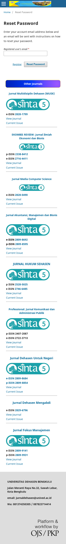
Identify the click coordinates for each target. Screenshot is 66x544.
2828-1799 (21, 114)
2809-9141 (21, 450)
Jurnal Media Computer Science (32, 179)
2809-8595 (17, 244)
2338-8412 (21, 154)
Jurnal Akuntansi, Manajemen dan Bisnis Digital (31, 217)
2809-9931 (21, 455)
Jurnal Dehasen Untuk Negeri (31, 358)
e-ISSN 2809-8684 (17, 378)
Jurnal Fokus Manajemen (31, 430)
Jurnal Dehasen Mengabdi (32, 403)
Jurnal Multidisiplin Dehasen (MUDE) (32, 93)
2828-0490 (21, 195)
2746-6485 (21, 289)
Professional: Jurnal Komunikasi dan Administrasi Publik (32, 311)
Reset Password (36, 64)
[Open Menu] (3, 3)
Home (7, 12)
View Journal (13, 118)
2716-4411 (21, 158)
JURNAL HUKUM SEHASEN (31, 264)
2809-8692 (17, 239)
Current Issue (14, 123)
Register (17, 64)
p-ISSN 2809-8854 (17, 382)
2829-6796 (21, 410)
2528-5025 (21, 284)
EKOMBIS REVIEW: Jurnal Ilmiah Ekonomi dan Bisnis (32, 136)
